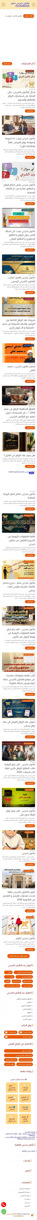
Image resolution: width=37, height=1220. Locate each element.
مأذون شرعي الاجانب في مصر (12, 16)
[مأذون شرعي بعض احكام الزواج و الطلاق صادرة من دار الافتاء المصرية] (18, 171)
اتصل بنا (27, 1199)
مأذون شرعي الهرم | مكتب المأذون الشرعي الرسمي (21, 279)
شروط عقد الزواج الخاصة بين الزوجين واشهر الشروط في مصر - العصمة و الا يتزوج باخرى (18, 324)
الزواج (9, 972)
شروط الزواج (27, 981)
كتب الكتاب (16, 981)
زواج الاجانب (11, 1032)
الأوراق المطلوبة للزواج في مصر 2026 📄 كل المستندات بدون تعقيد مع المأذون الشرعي (19, 412)
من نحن (27, 1202)
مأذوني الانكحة (19, 1037)
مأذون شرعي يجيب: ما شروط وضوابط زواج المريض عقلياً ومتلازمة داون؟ (20, 142)
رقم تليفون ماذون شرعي (24, 1055)
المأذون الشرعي (27, 977)
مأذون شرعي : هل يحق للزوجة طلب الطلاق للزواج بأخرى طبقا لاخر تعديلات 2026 (19, 768)
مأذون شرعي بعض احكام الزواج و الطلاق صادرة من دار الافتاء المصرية (19, 188)
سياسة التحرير (25, 1195)
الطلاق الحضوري (26, 1006)
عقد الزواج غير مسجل (25, 1064)
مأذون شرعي (28, 853)
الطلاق (29, 1002)
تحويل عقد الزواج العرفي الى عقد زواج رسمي (19, 723)
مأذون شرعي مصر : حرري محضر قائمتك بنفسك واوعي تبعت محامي (19, 586)
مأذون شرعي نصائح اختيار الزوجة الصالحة (19, 496)
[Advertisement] (18, 42)
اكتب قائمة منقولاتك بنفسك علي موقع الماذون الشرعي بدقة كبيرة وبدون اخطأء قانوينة (19, 679)
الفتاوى (29, 1012)
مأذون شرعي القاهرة (28, 1151)
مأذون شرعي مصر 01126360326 (20, 4)
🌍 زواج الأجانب (25, 1108)
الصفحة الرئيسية (30, 1132)
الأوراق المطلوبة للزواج (25, 972)
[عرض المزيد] (7, 63)
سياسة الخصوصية (24, 1192)
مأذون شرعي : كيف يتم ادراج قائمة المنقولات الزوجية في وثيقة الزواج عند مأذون (21, 633)
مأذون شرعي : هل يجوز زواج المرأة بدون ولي (20, 812)
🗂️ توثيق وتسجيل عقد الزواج (12, 1087)
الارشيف (27, 1206)
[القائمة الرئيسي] (33, 4)
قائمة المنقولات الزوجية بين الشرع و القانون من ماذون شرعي (21, 540)
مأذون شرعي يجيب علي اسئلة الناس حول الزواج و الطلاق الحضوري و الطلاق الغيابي (20, 235)
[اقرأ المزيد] (30, 110)
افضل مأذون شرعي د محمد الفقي (21, 368)
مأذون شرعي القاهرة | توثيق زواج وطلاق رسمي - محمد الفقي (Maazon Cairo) (20, 1138)
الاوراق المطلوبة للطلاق (24, 999)
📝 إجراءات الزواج (25, 1087)
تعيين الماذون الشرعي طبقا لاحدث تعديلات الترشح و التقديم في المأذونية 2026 (19, 896)
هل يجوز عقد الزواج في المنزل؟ (19, 455)
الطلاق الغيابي (27, 1009)
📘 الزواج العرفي (11, 1108)
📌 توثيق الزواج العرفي (25, 1119)
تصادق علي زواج (27, 1051)
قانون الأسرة (27, 1019)
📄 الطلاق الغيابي (12, 1098)
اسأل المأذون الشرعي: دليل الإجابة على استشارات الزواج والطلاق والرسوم (21, 96)
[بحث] (3, 4)
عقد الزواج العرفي (10, 1060)
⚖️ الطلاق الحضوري (25, 1098)
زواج (12, 977)
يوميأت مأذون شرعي (12, 986)
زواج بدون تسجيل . (26, 1060)
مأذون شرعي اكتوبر (25, 938)
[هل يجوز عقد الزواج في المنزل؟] (18, 442)
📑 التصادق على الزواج (12, 1119)
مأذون (7, 981)
